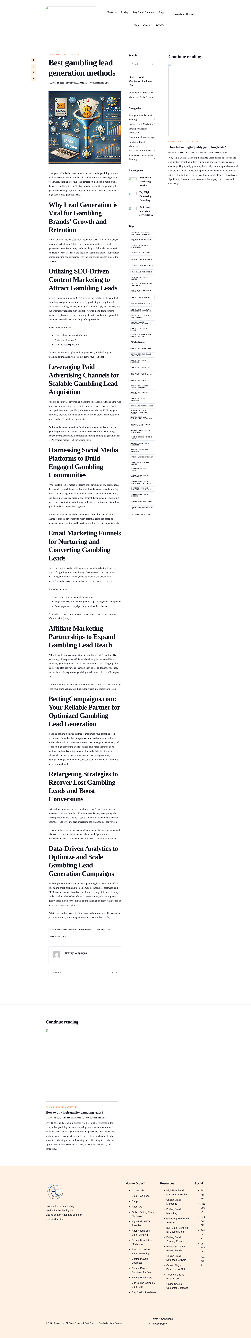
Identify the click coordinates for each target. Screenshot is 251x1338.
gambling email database (138, 361)
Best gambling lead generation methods (70, 929)
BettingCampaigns (76, 83)
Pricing (125, 12)
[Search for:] (142, 64)
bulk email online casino (139, 278)
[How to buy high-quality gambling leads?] (204, 100)
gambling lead (103, 929)
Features (111, 12)
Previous (57, 973)
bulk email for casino (141, 272)
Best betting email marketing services (140, 233)
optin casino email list (141, 457)
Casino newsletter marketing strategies (141, 310)
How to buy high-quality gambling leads (139, 412)
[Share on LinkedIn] (33, 78)
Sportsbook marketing (141, 502)
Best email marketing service (141, 240)
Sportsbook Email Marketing (139, 476)
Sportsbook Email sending (139, 495)
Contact (147, 25)
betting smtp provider (141, 266)
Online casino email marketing (140, 431)
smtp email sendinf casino (139, 463)
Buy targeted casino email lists (140, 291)
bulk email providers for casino (141, 284)
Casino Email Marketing (141, 137)
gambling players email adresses (139, 386)
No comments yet (99, 83)
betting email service (141, 259)
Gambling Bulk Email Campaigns (141, 355)
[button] (168, 3)
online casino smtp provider (139, 444)
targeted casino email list (141, 508)
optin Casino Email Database (139, 450)
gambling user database (137, 399)
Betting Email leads (140, 253)
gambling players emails (139, 393)
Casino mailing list (140, 304)
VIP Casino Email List (140, 514)
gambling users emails (141, 406)
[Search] (196, 14)
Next (114, 973)
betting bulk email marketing (140, 246)
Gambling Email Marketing (64, 55)
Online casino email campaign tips (140, 425)
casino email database (141, 297)
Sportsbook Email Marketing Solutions (141, 489)
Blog (161, 12)
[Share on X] (33, 66)
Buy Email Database (143, 12)
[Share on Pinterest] (33, 72)
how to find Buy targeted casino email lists (141, 418)
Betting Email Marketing (141, 124)
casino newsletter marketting (139, 316)
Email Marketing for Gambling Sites (140, 335)
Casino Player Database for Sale (139, 323)
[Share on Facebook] (33, 60)
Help (136, 25)
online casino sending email (141, 438)
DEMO (160, 25)
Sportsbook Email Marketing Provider (140, 482)
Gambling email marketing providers (141, 374)
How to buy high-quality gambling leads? (197, 147)
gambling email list (140, 368)
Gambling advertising (141, 348)
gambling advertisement (137, 342)
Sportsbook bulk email (138, 469)
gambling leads (58, 936)
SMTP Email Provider (139, 150)
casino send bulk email (138, 329)
